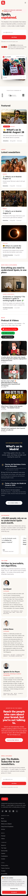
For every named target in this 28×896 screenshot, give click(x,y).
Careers (3, 853)
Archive (3, 829)
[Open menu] (25, 2)
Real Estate (4, 821)
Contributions (4, 856)
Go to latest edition (13, 503)
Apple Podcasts (8, 337)
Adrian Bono (8, 629)
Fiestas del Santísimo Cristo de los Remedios (15, 465)
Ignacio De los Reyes (11, 672)
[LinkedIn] (13, 811)
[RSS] (17, 811)
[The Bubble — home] (3, 3)
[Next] (24, 77)
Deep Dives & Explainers (7, 826)
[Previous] (21, 77)
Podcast (3, 836)
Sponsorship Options (13, 740)
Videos (3, 838)
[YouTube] (6, 811)
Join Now (14, 37)
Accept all (14, 892)
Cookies (3, 871)
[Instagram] (9, 811)
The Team (3, 848)
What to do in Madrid (6, 823)
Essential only (14, 888)
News (2, 818)
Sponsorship (4, 850)
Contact (3, 858)
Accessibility (4, 873)
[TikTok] (2, 811)
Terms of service (5, 868)
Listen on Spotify (8, 333)
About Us (3, 845)
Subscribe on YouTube (11, 329)
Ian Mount (7, 589)
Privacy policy (4, 865)
